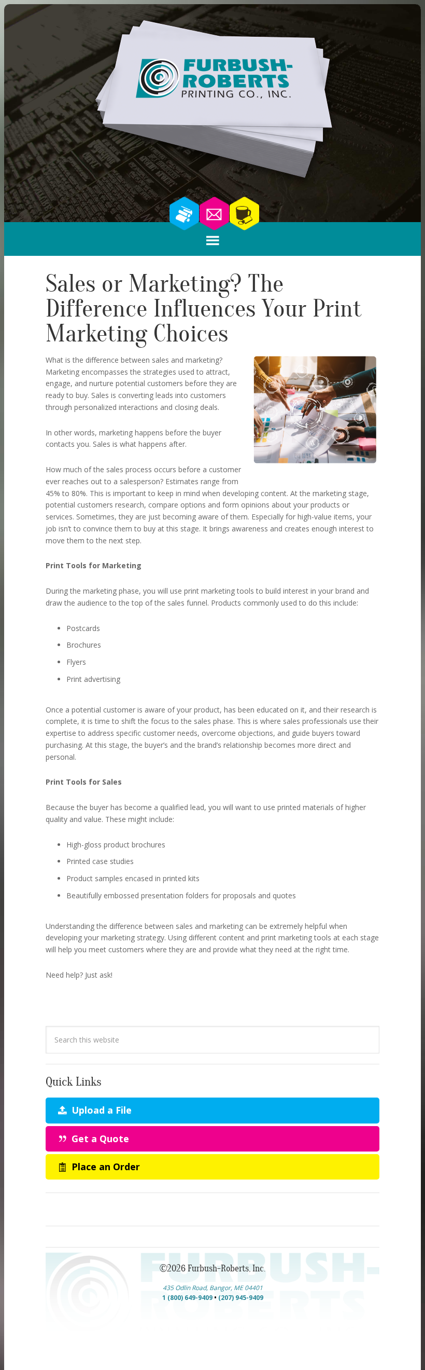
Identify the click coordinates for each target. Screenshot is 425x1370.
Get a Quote (99, 1138)
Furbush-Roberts (212, 101)
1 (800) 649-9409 (187, 1297)
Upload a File (100, 1110)
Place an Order (104, 1166)
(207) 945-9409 (240, 1297)
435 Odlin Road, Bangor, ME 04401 (213, 1287)
